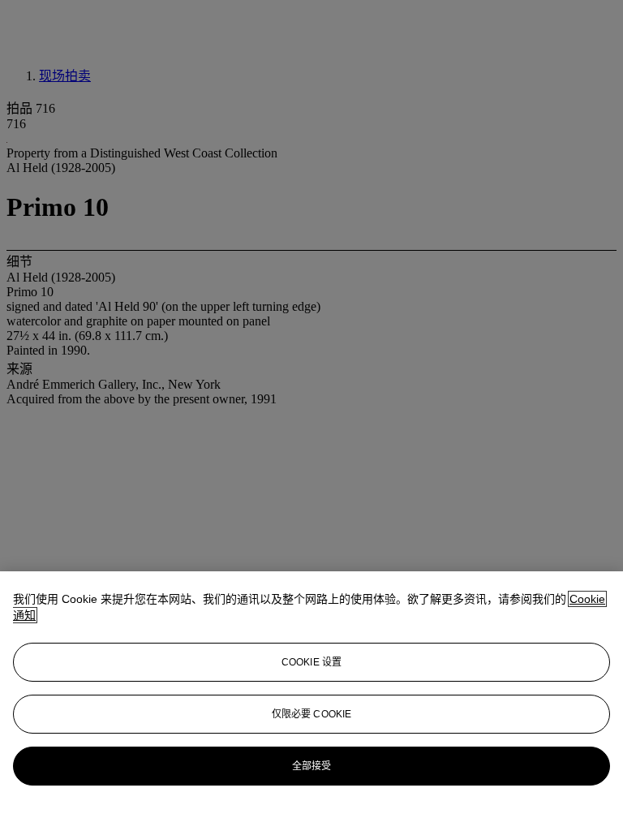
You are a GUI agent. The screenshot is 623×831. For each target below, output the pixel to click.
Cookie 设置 (311, 662)
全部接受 (311, 766)
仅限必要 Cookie (311, 714)
